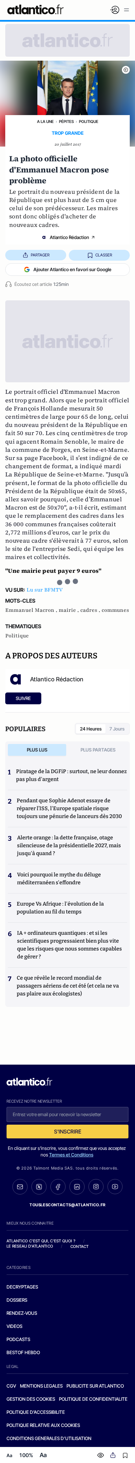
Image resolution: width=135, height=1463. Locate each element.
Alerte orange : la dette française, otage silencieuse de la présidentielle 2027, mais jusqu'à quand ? (69, 845)
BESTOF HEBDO (23, 1352)
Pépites (66, 121)
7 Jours (117, 729)
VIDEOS (14, 1326)
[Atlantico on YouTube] (115, 1186)
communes (115, 610)
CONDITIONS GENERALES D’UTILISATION (49, 1438)
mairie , (69, 610)
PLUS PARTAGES (98, 749)
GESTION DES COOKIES (31, 1399)
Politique (88, 121)
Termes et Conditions (71, 1154)
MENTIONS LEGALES (41, 1386)
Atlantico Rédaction (69, 237)
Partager (40, 254)
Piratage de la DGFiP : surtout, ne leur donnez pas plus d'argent (71, 775)
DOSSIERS (17, 1300)
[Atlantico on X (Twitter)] (39, 1186)
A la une (45, 121)
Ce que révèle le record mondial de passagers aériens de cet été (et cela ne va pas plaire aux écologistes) (68, 986)
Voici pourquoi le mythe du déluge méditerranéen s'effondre (59, 879)
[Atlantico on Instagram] (96, 1186)
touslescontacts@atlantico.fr (67, 1204)
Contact (79, 1246)
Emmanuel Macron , (32, 610)
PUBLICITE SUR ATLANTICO (95, 1386)
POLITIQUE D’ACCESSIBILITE (36, 1412)
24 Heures (91, 729)
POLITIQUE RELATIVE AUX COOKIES (43, 1425)
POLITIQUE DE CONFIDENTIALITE (93, 1399)
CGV (11, 1386)
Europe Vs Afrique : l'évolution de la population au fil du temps (60, 908)
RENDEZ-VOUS (22, 1313)
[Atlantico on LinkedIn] (77, 1186)
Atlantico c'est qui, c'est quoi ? (41, 1240)
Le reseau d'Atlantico (30, 1246)
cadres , (91, 610)
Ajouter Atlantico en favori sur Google (72, 269)
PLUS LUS (37, 749)
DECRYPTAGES (22, 1287)
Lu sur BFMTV (45, 589)
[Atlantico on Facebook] (58, 1186)
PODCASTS (18, 1339)
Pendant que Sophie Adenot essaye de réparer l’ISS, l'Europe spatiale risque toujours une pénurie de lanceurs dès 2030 (69, 808)
